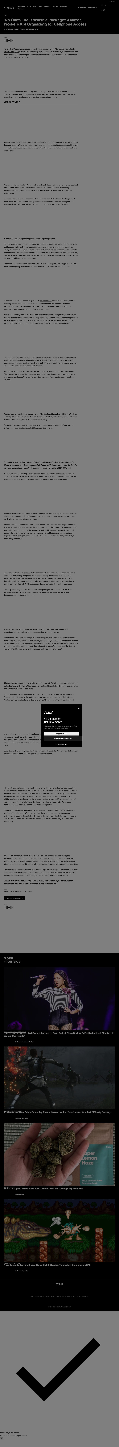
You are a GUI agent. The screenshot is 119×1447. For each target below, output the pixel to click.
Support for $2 (61, 733)
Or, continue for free (61, 744)
